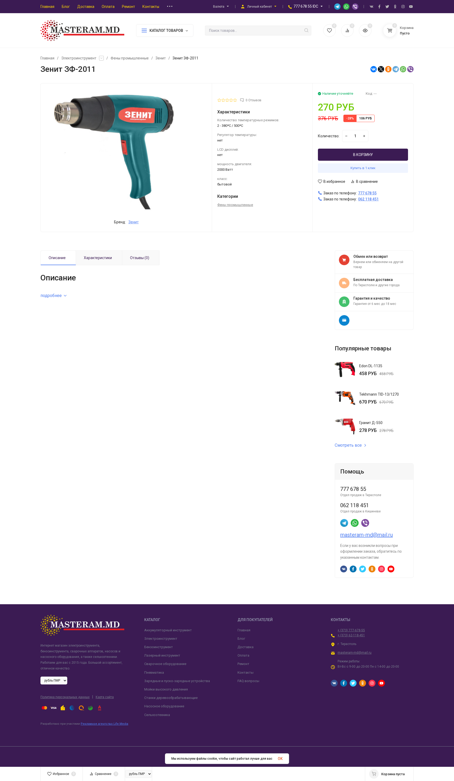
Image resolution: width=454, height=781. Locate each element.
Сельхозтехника (157, 715)
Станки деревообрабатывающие (171, 698)
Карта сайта (105, 697)
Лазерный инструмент (162, 655)
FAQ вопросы (248, 681)
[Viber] (410, 69)
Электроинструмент (78, 58)
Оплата (243, 655)
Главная (47, 58)
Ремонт (243, 664)
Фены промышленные (130, 58)
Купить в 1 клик (362, 168)
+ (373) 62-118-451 (351, 635)
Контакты (246, 672)
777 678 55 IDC (305, 6)
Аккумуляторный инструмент (168, 630)
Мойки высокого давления (166, 689)
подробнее (51, 295)
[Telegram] (396, 69)
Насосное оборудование (164, 706)
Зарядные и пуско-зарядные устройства (177, 681)
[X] (381, 69)
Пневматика (154, 672)
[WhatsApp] (403, 69)
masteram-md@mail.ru (366, 535)
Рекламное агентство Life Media (104, 723)
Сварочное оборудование (165, 664)
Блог (241, 639)
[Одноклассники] (388, 69)
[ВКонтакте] (373, 69)
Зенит (161, 58)
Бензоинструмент (158, 647)
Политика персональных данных (65, 697)
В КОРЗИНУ (363, 155)
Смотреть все (348, 445)
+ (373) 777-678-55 (351, 630)
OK (280, 759)
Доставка (246, 647)
